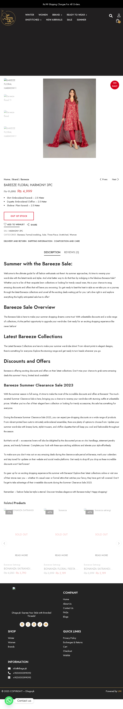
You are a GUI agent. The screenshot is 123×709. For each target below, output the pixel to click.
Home (7, 179)
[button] (111, 16)
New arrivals (54, 19)
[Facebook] (22, 624)
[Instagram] (28, 624)
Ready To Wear (76, 14)
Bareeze (25, 179)
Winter (29, 14)
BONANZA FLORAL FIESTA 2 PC (61, 570)
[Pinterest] (34, 624)
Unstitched (32, 19)
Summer (81, 19)
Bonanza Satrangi (12, 564)
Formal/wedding (33, 234)
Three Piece (52, 234)
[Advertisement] (61, 49)
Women (43, 14)
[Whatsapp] (9, 700)
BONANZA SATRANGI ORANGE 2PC (97, 570)
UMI (119, 691)
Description (52, 252)
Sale (69, 19)
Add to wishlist (16, 224)
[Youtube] (45, 624)
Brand (56, 14)
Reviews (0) (71, 252)
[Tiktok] (39, 624)
